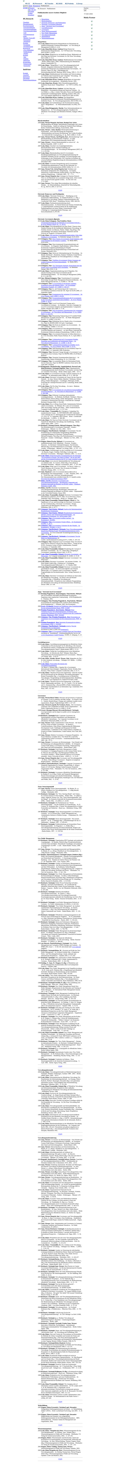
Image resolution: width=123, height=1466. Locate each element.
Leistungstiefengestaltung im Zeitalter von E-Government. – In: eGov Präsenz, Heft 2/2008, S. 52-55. (60, 345)
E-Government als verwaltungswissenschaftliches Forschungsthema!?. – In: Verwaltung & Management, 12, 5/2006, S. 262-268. (61, 391)
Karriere (25, 55)
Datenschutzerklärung (29, 80)
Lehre (25, 36)
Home (30, 6)
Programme (26, 40)
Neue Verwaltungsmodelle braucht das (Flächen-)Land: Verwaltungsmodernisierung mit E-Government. (61, 530)
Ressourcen (36, 6)
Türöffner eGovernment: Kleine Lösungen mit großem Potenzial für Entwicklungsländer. (61, 261)
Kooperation (27, 62)
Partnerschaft (27, 64)
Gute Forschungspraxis (28, 33)
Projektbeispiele (28, 46)
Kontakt (25, 73)
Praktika (25, 59)
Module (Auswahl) (29, 38)
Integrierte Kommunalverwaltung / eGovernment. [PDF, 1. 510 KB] (60, 623)
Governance (45, 29)
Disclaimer (26, 78)
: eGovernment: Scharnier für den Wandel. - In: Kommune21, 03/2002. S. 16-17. (60, 526)
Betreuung (26, 60)
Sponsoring (26, 66)
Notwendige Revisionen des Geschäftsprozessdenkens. (54, 664)
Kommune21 (65, 629)
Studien (25, 53)
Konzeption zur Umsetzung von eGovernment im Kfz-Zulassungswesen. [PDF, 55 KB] (61, 618)
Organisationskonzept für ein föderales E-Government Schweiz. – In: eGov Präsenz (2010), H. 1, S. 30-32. (61, 223)
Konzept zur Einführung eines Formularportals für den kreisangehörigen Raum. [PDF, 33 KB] (61, 607)
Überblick (26, 22)
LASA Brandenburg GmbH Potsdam (52, 635)
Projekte (25, 43)
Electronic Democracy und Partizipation (54, 22)
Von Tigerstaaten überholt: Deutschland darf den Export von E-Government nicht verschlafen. (61, 266)
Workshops (26, 41)
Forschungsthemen (29, 27)
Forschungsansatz (28, 26)
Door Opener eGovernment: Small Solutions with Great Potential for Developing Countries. (62, 239)
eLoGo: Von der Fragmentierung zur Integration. (58, 627)
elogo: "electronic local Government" (53, 26)
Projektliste (26, 45)
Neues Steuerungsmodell (49, 31)
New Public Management (49, 33)
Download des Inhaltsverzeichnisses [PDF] (54, 479)
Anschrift (26, 75)
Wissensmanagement (48, 38)
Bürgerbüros (45, 19)
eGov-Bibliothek (28, 50)
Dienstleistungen (28, 24)
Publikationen (27, 52)
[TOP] (60, 117)
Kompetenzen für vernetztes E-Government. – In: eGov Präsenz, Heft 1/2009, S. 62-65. (61, 295)
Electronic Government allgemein (52, 24)
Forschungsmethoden (29, 29)
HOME (25, 8)
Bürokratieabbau (47, 21)
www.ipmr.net (76, 947)
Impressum (26, 76)
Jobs (24, 57)
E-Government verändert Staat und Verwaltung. (61, 631)
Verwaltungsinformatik (48, 35)
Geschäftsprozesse (47, 28)
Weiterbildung (46, 36)
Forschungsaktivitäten (30, 31)
